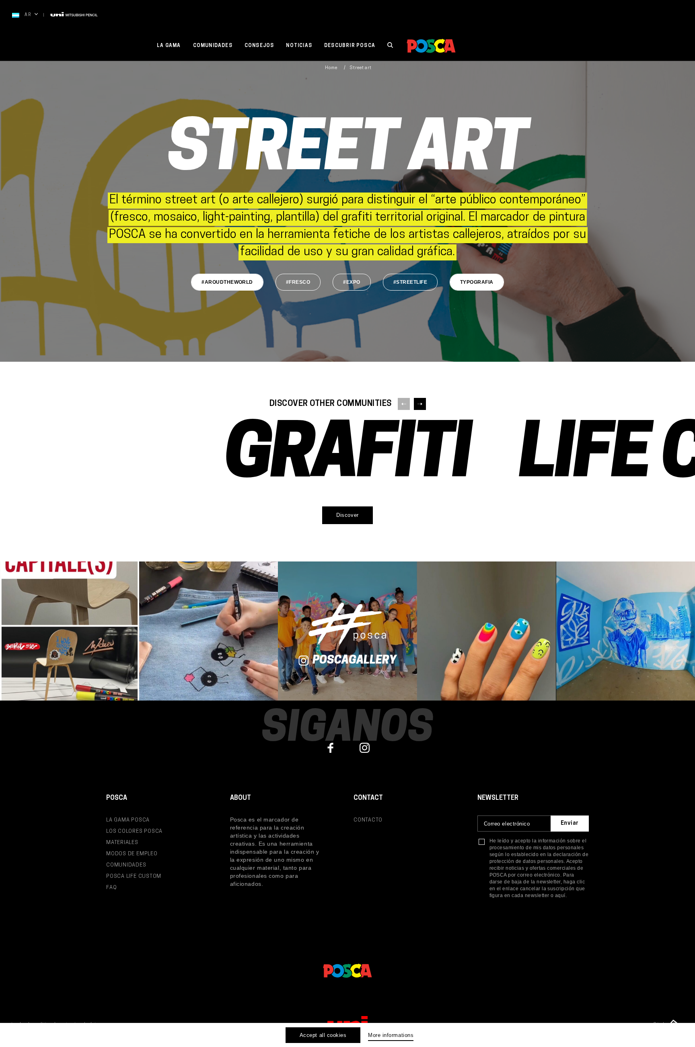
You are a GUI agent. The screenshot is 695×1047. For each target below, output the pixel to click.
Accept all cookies (323, 1035)
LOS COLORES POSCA (134, 831)
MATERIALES (122, 842)
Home (331, 68)
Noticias (299, 45)
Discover (347, 515)
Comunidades (212, 45)
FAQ (111, 887)
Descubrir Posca (349, 45)
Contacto (368, 820)
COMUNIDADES (126, 865)
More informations (390, 1035)
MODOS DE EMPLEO (132, 853)
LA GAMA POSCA (128, 820)
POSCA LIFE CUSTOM (133, 876)
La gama (169, 45)
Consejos (259, 45)
